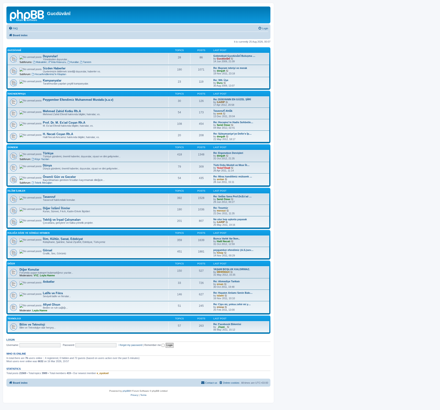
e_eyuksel (103, 373)
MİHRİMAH (223, 272)
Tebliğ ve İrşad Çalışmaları (62, 219)
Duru (220, 82)
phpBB (126, 391)
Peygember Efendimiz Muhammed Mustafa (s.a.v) (78, 99)
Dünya (47, 165)
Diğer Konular (29, 269)
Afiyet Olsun (51, 304)
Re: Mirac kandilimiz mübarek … (232, 176)
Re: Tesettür (220, 207)
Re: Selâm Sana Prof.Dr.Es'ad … (232, 196)
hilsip (220, 252)
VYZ (36, 275)
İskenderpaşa (17, 93)
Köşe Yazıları (42, 159)
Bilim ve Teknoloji (32, 324)
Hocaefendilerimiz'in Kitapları (50, 74)
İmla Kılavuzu (58, 62)
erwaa (220, 307)
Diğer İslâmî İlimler (56, 208)
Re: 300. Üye (220, 80)
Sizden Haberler (54, 68)
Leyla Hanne (47, 275)
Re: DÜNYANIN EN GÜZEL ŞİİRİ (232, 99)
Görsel (47, 250)
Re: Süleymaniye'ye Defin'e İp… (232, 133)
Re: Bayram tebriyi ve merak (230, 68)
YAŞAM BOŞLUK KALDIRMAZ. (231, 269)
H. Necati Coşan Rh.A (58, 134)
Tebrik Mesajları (43, 182)
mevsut (221, 210)
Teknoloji (14, 318)
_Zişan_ (221, 327)
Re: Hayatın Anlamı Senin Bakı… (233, 292)
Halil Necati (223, 241)
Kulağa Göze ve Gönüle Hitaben (29, 233)
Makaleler (41, 62)
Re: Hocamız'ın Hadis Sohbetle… (233, 122)
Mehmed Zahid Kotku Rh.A (62, 111)
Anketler (49, 281)
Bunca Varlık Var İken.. (226, 238)
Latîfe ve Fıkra (53, 293)
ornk (219, 113)
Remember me (153, 345)
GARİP (221, 102)
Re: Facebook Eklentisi (227, 324)
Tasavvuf (49, 196)
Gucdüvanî (14, 50)
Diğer (11, 263)
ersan (220, 284)
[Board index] (27, 15)
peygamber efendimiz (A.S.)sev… (233, 250)
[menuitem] (13, 28)
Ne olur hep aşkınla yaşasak (230, 219)
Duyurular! (50, 56)
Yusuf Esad (223, 167)
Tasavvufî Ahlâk (222, 110)
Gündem (13, 147)
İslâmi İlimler (16, 191)
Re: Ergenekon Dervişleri (228, 153)
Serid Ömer (223, 125)
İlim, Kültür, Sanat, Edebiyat (63, 239)
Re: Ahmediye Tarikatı (226, 281)
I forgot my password (130, 345)
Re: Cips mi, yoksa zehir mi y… (232, 304)
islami (220, 295)
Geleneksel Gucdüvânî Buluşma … (234, 55)
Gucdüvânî (223, 58)
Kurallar (74, 62)
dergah (221, 70)
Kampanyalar (52, 80)
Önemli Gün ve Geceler (59, 177)
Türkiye (48, 153)
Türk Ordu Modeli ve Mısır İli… (231, 165)
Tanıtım (87, 62)
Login (10, 339)
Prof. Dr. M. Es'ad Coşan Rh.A (64, 122)
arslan (220, 179)
